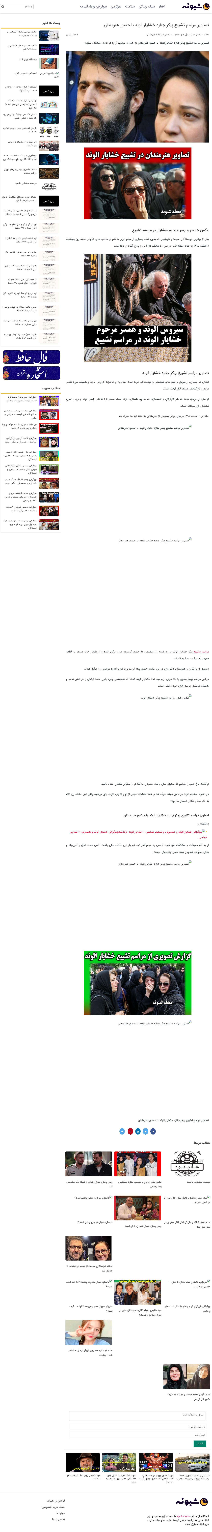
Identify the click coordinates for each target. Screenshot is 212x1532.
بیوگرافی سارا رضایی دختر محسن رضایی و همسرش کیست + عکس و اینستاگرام (20, 455)
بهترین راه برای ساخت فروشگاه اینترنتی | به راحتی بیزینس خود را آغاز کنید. (21, 104)
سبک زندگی (147, 6)
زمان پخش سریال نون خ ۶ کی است (143, 1226)
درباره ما (60, 1513)
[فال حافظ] (32, 364)
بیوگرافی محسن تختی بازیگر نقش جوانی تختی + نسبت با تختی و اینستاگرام (21, 469)
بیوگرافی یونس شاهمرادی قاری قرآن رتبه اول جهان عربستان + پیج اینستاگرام (20, 524)
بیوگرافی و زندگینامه (93, 6)
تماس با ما (58, 1519)
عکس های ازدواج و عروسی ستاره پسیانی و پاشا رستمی (139, 1184)
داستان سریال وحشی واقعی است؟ (95, 1222)
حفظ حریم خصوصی (53, 1507)
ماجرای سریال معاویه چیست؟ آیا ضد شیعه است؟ (90, 1309)
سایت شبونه (183, 1516)
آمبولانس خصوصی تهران (25, 73)
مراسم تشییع (201, 652)
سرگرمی (116, 6)
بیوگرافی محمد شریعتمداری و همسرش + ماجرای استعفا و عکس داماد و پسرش (21, 497)
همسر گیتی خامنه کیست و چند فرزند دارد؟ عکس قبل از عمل (189, 1397)
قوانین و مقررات (56, 1501)
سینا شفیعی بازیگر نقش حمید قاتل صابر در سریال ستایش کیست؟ (140, 1312)
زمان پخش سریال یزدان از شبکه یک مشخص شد (89, 1184)
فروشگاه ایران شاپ (28, 59)
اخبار (162, 6)
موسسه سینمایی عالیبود (199, 1182)
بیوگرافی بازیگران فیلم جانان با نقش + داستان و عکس (187, 1309)
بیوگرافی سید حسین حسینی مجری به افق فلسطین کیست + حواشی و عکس (20, 414)
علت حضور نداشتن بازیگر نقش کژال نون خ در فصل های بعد (187, 1224)
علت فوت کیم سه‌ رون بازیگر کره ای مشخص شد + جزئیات (90, 1353)
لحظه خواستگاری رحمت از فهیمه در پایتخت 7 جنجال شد (89, 1268)
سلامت (130, 6)
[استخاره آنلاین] (32, 380)
